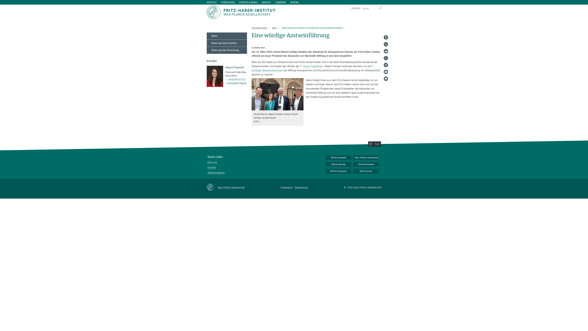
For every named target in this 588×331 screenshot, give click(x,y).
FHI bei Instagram (338, 171)
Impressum (287, 187)
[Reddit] (386, 51)
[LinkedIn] (386, 44)
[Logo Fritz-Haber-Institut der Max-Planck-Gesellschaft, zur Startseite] (264, 12)
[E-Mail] (386, 72)
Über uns (212, 162)
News (214, 35)
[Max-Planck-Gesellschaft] (212, 187)
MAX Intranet (366, 171)
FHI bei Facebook (366, 164)
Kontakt (211, 167)
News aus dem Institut (224, 43)
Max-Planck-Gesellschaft (367, 157)
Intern (294, 2)
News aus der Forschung (225, 50)
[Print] (386, 78)
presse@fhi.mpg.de (237, 83)
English (356, 8)
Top (377, 144)
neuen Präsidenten (313, 66)
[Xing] (386, 65)
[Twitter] (386, 58)
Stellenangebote (216, 172)
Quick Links (214, 157)
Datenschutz (301, 187)
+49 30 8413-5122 (236, 79)
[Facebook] (386, 37)
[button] (301, 108)
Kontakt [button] (212, 61)
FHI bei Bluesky (338, 164)
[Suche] (380, 8)
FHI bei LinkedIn (338, 157)
